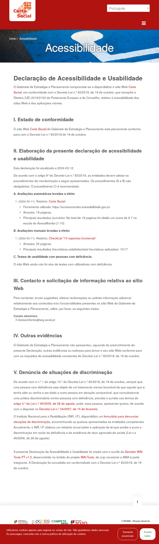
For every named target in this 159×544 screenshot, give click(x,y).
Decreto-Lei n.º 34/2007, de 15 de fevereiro (68, 409)
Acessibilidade (28, 38)
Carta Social (57, 201)
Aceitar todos (148, 534)
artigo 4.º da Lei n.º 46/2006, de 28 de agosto (44, 403)
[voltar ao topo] (137, 501)
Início (12, 38)
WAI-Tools (87, 457)
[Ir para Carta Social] (22, 10)
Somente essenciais (128, 534)
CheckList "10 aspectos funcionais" (72, 238)
